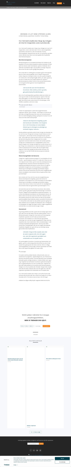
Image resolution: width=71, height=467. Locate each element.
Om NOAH (36, 2)
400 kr (31, 326)
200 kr (26, 326)
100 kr (22, 326)
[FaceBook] (31, 450)
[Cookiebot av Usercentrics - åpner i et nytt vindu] (6, 465)
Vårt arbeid (43, 2)
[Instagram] (40, 450)
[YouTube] (37, 450)
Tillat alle (62, 458)
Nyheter (49, 2)
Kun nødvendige (62, 461)
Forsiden (8, 7)
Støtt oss (59, 3)
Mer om (35, 432)
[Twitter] (34, 450)
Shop (54, 2)
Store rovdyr (12, 7)
